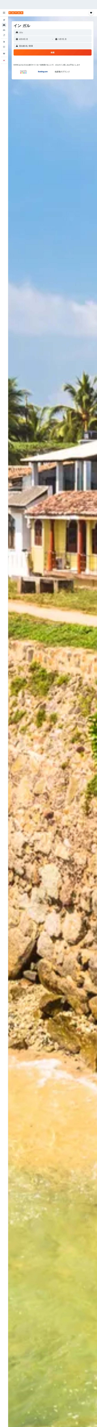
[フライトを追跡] (4, 46)
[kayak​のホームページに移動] (16, 12)
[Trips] (4, 53)
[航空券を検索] (4, 20)
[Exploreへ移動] (4, 41)
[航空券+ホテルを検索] (4, 35)
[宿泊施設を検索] (4, 25)
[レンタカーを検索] (4, 30)
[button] (4, 12)
